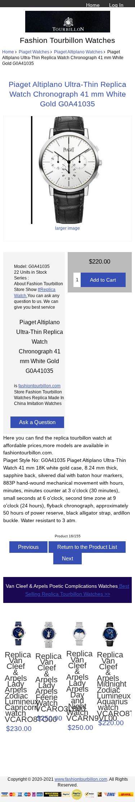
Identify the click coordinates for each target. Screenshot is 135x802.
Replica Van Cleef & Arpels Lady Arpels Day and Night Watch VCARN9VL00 (77, 686)
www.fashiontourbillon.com (81, 779)
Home (93, 5)
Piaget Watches (34, 51)
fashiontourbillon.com (39, 385)
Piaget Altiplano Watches (78, 51)
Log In (116, 5)
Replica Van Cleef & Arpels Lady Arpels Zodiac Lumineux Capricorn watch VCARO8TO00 (16, 687)
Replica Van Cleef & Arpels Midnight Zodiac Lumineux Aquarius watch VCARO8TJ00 (108, 684)
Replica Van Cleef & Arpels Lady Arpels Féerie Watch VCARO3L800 (46, 682)
